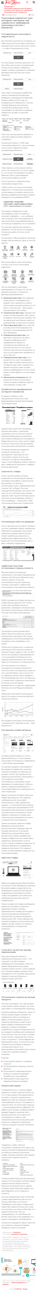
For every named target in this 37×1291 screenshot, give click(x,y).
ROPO (9, 1237)
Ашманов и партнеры (19, 1234)
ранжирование (7, 1246)
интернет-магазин (22, 1239)
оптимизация (7, 1243)
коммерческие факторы (11, 1241)
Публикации (8, 6)
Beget (25, 1289)
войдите (5, 1284)
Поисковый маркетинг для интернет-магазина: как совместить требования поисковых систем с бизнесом (18, 10)
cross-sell (23, 1237)
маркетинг (24, 1241)
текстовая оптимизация (22, 1246)
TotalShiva (17, 1232)
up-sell (13, 1239)
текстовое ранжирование (11, 1248)
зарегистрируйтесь (19, 1282)
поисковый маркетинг (21, 1245)
